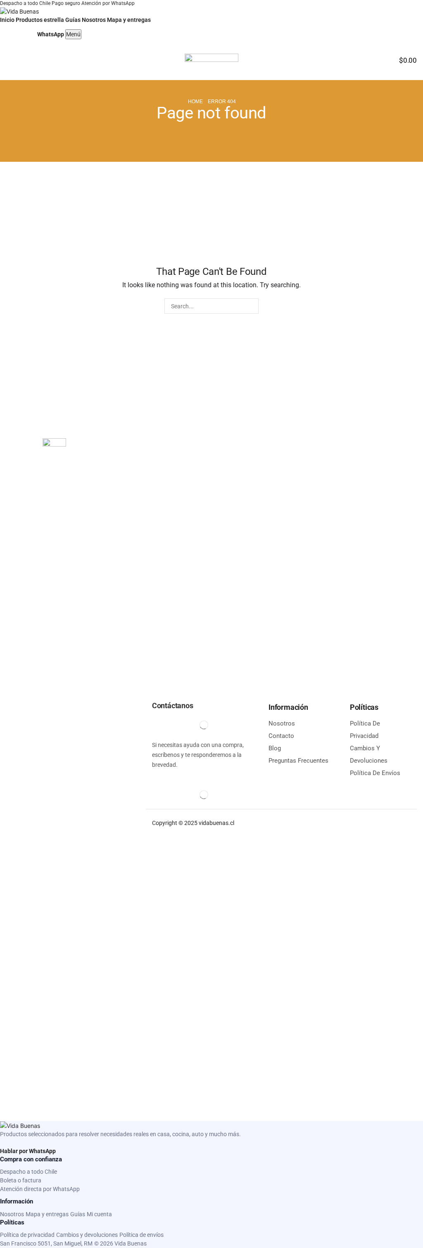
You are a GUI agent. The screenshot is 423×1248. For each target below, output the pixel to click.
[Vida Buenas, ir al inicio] (19, 11)
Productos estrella (40, 20)
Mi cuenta (99, 1214)
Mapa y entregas (129, 20)
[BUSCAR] (251, 306)
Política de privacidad (27, 1234)
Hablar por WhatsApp (28, 1151)
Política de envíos (141, 1234)
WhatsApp (50, 34)
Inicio (7, 20)
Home (195, 101)
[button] (9, 61)
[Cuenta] (8, 32)
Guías (73, 20)
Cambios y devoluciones (87, 1234)
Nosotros (94, 20)
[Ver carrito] (27, 32)
